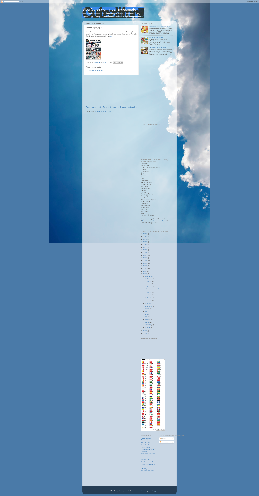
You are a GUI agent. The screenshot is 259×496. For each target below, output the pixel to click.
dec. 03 (149, 297)
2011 (145, 271)
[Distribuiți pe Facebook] (120, 63)
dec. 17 (149, 286)
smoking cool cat (146, 442)
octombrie (148, 303)
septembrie (149, 306)
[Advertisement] (111, 90)
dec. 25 (149, 281)
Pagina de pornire (111, 107)
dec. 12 (149, 292)
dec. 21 (149, 284)
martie (147, 322)
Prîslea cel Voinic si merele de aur (160, 27)
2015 (145, 260)
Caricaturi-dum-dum (147, 445)
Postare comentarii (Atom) (103, 111)
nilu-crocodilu (145, 447)
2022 (145, 244)
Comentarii (164, 442)
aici (111, 36)
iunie (146, 314)
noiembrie (148, 301)
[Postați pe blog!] (116, 63)
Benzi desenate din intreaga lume (147, 458)
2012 (145, 268)
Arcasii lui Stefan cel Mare (157, 47)
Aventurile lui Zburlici (156, 37)
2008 (145, 333)
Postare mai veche (128, 107)
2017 (145, 255)
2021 (145, 247)
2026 (145, 234)
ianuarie (148, 327)
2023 (145, 242)
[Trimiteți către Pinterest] (122, 63)
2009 (145, 331)
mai (146, 317)
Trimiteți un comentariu (96, 70)
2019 (145, 252)
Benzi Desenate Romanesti (146, 439)
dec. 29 (149, 278)
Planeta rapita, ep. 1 (152, 289)
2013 (145, 266)
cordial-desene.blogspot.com (148, 469)
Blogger (154, 491)
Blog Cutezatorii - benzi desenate (109, 9)
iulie (146, 311)
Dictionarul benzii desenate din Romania (154, 221)
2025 (145, 236)
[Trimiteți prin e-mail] (114, 63)
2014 (145, 263)
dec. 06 (149, 295)
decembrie (148, 276)
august (147, 309)
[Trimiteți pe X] (118, 63)
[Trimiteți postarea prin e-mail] (110, 62)
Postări (163, 438)
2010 (145, 274)
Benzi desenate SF (147, 462)
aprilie (147, 319)
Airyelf (142, 491)
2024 (145, 239)
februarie (148, 325)
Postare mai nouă (93, 107)
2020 (145, 250)
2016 (145, 258)
